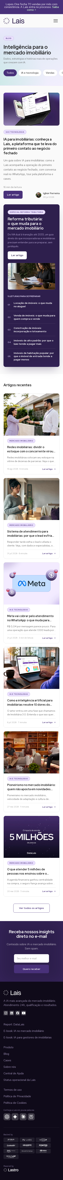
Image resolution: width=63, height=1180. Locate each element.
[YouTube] (23, 1013)
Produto (8, 1047)
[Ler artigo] (31, 276)
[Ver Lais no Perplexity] (31, 1116)
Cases (7, 1060)
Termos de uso (13, 1090)
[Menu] (55, 21)
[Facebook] (17, 1013)
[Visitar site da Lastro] (11, 1170)
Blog (6, 1054)
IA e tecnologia (29, 72)
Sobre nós (10, 1067)
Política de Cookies (15, 1103)
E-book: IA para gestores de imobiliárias (28, 1037)
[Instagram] (6, 1013)
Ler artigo (13, 194)
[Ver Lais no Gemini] (15, 1116)
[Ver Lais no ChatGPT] (7, 1116)
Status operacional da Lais (20, 1080)
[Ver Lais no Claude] (23, 1116)
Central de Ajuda (14, 1073)
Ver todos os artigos (31, 908)
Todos (10, 72)
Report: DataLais (14, 1024)
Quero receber (31, 969)
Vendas (50, 72)
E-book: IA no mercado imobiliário (24, 1031)
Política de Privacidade (17, 1096)
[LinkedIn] (11, 1013)
